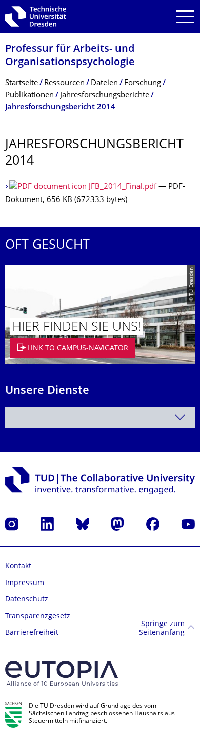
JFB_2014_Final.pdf (122, 187)
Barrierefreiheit (31, 633)
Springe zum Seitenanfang (162, 629)
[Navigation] (185, 16)
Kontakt (18, 566)
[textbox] (100, 417)
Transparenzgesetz (37, 616)
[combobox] (100, 417)
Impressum (24, 583)
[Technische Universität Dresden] (35, 16)
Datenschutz (26, 599)
